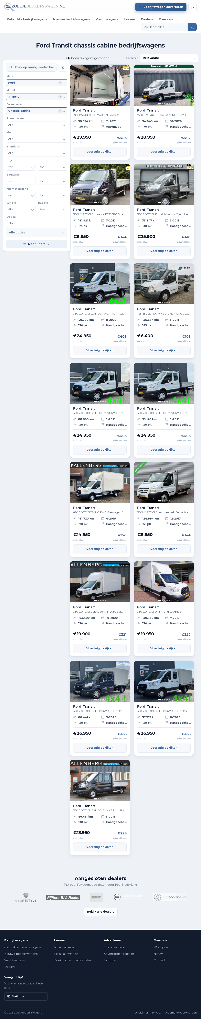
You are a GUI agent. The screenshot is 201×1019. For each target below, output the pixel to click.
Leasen (129, 19)
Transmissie (15, 118)
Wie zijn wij (161, 947)
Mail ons (18, 996)
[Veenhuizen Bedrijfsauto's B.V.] (85, 897)
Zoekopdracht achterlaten (73, 960)
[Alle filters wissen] (62, 67)
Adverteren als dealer (119, 954)
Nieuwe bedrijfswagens (71, 19)
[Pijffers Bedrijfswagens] (51, 897)
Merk (9, 76)
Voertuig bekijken (99, 151)
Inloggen (110, 960)
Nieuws (159, 954)
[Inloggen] (192, 7)
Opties (11, 216)
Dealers (147, 19)
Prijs (9, 160)
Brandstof (13, 146)
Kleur (10, 132)
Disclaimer (141, 1012)
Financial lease (64, 947)
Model (10, 90)
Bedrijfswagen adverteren (163, 7)
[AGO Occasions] (158, 897)
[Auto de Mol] (116, 897)
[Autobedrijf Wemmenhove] (14, 897)
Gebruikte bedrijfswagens (27, 19)
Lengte (11, 202)
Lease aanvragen (66, 954)
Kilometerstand (17, 188)
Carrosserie (14, 104)
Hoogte (43, 202)
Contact (159, 960)
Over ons (166, 19)
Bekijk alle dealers (100, 911)
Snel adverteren (115, 947)
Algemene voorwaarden (181, 1012)
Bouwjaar (12, 174)
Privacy (156, 1012)
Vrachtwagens (107, 19)
